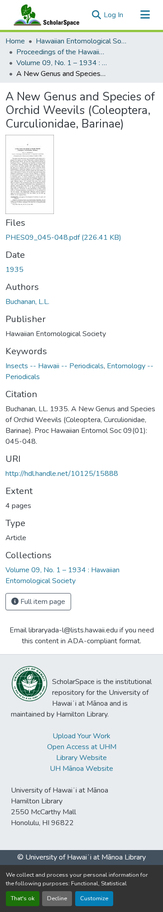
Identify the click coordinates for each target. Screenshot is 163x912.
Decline (57, 898)
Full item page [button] (42, 602)
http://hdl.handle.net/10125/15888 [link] (61, 474)
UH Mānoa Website (81, 769)
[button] (44, 15)
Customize (94, 898)
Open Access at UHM (81, 747)
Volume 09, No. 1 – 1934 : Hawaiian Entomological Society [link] (61, 63)
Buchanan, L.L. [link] (27, 302)
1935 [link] (14, 270)
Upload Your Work (81, 736)
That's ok (22, 898)
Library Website (81, 758)
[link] (81, 237)
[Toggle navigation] (145, 15)
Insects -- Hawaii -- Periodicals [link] (54, 366)
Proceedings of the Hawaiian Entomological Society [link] (61, 52)
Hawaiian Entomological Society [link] (81, 41)
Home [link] (15, 41)
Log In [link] (113, 15)
